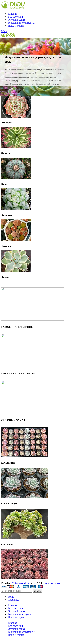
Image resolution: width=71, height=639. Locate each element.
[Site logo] (13, 8)
